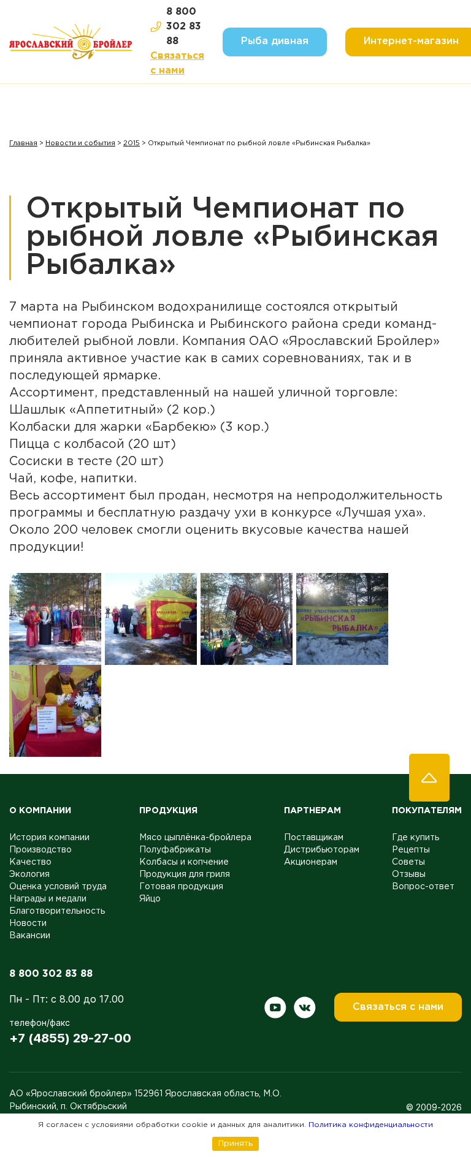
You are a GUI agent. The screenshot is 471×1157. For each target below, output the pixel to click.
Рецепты (411, 850)
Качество (30, 862)
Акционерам (310, 862)
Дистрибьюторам (321, 850)
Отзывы (409, 874)
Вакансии (29, 935)
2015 (131, 143)
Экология (29, 874)
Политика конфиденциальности (370, 1124)
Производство (40, 850)
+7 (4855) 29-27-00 (70, 1038)
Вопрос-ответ (423, 886)
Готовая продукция (181, 886)
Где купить (415, 837)
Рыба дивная (274, 41)
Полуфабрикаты (175, 850)
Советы (408, 862)
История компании (49, 837)
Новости (28, 923)
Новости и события (80, 143)
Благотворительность (57, 911)
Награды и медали (47, 899)
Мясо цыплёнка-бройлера (195, 837)
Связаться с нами (177, 63)
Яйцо (150, 899)
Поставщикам (313, 837)
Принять (235, 1143)
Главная (23, 143)
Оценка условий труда (58, 886)
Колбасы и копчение (184, 862)
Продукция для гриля (184, 874)
